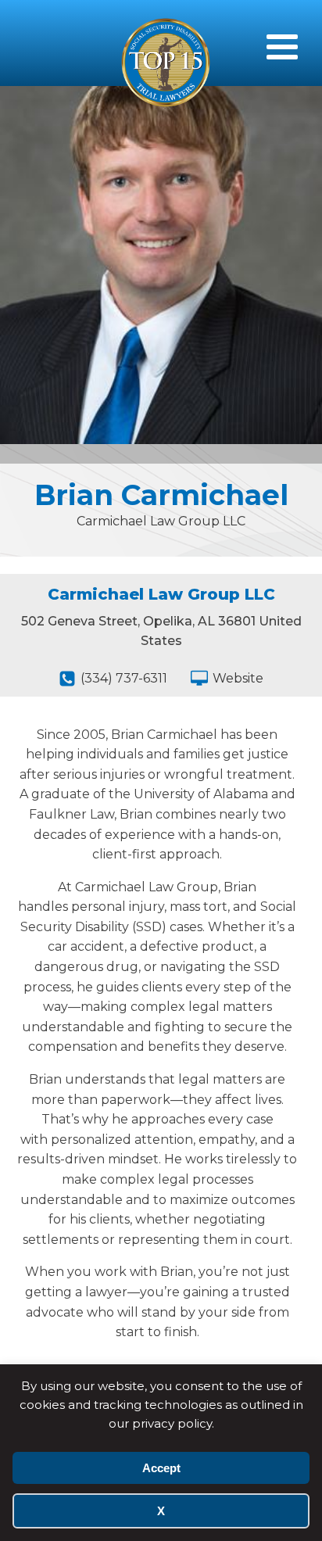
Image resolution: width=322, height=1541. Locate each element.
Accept (161, 1468)
